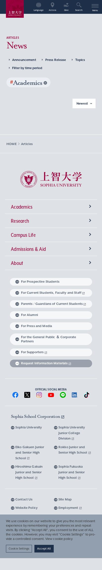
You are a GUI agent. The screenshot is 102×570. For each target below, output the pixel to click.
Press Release (55, 60)
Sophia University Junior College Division (71, 433)
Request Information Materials (44, 363)
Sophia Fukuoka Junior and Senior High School (71, 472)
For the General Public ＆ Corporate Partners (48, 339)
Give (66, 10)
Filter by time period (27, 68)
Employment (68, 508)
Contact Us (23, 499)
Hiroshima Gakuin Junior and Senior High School (29, 472)
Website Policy (26, 508)
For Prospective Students (40, 281)
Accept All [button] (44, 548)
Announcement (24, 60)
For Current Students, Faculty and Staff (51, 293)
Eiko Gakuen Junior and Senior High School (29, 452)
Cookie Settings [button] (19, 548)
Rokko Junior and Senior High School (73, 450)
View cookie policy (59, 539)
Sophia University (28, 427)
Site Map (65, 499)
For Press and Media (36, 326)
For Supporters (32, 352)
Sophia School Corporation (36, 416)
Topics (80, 60)
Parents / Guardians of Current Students (52, 304)
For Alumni (29, 315)
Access (52, 10)
